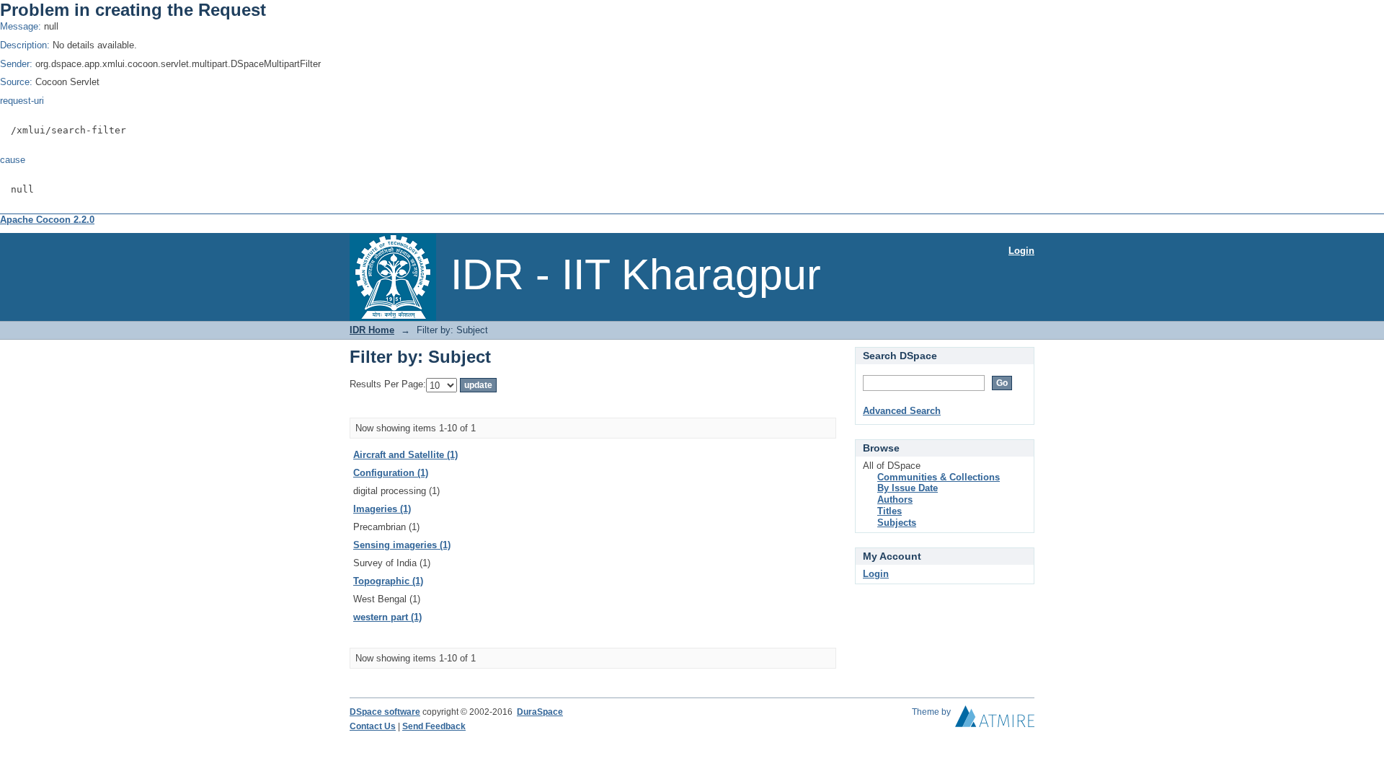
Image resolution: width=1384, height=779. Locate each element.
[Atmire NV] (994, 720)
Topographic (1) (388, 581)
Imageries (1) (382, 508)
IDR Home (372, 330)
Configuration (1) (390, 472)
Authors (895, 499)
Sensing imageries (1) (402, 545)
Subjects (896, 522)
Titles (889, 511)
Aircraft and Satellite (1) (405, 454)
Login (1021, 250)
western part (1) (387, 617)
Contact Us (373, 726)
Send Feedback (434, 726)
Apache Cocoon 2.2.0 (47, 219)
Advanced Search (902, 410)
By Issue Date (907, 488)
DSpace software (385, 712)
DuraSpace (540, 712)
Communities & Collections (938, 477)
